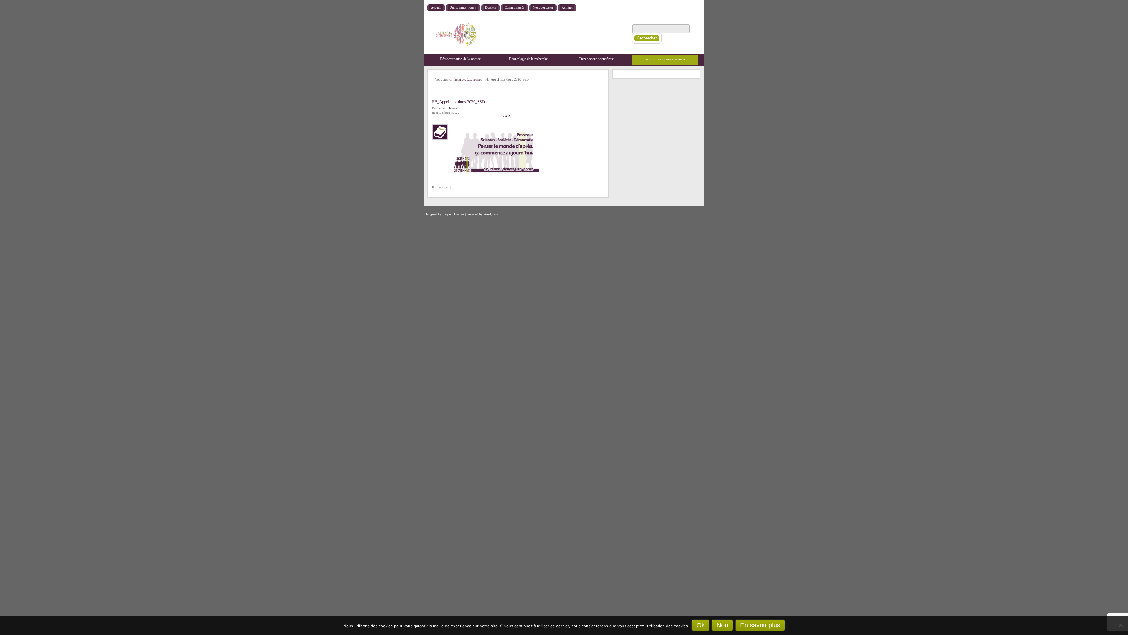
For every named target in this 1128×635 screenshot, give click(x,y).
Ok (700, 625)
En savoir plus (760, 625)
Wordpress (491, 214)
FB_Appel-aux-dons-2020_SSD (458, 102)
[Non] (1121, 625)
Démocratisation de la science (460, 59)
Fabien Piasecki (447, 108)
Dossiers (490, 7)
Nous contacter (543, 7)
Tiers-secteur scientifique (596, 59)
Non (722, 625)
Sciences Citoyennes (468, 79)
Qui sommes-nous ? (463, 7)
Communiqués (514, 7)
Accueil (436, 7)
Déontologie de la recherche (528, 59)
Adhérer (567, 7)
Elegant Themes (453, 214)
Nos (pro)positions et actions (665, 59)
